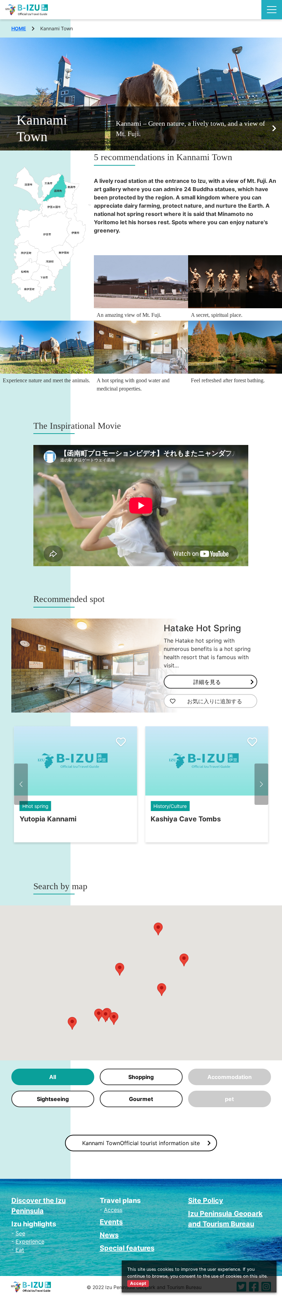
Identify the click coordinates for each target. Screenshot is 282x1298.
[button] (21, 784)
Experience (29, 1241)
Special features (127, 1248)
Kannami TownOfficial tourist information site (141, 1143)
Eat (19, 1249)
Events (111, 1222)
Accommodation (229, 1076)
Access (113, 1209)
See (20, 1233)
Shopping (141, 1076)
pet (229, 1098)
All (52, 1076)
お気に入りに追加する (214, 701)
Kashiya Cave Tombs (186, 819)
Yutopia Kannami (48, 819)
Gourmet (141, 1098)
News (109, 1235)
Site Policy (205, 1200)
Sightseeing (53, 1098)
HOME (18, 28)
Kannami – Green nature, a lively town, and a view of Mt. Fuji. (190, 128)
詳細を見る (207, 681)
